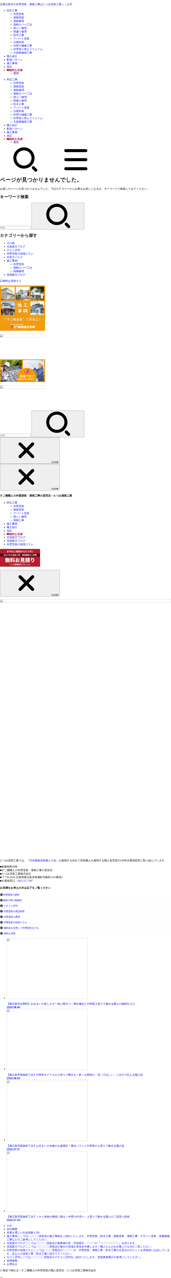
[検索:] (16, 227)
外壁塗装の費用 (12, 917)
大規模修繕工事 (22, 52)
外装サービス (15, 257)
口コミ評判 (13, 250)
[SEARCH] (25, 171)
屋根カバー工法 (22, 24)
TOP (9, 1225)
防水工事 (18, 35)
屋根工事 (18, 520)
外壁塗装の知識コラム (20, 253)
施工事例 (12, 63)
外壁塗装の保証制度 (14, 911)
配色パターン (15, 59)
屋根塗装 (18, 17)
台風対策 (18, 42)
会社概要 (12, 1229)
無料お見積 (9, 933)
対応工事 (12, 10)
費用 (16, 73)
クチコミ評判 (11, 906)
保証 (9, 66)
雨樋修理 (18, 271)
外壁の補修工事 (22, 45)
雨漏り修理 (20, 31)
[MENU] (76, 171)
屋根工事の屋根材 (12, 900)
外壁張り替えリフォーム (28, 49)
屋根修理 (18, 21)
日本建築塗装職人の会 (42, 860)
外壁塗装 (18, 14)
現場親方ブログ (16, 274)
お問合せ (12, 1264)
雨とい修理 (20, 28)
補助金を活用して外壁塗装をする (21, 928)
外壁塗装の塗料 (11, 895)
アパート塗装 (21, 38)
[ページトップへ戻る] (1, 1277)
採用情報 (12, 1260)
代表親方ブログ (16, 246)
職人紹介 (12, 56)
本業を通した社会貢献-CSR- (23, 1232)
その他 (11, 243)
